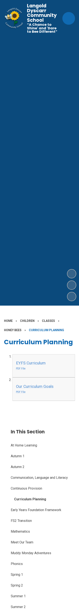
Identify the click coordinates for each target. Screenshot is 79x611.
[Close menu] (68, 18)
